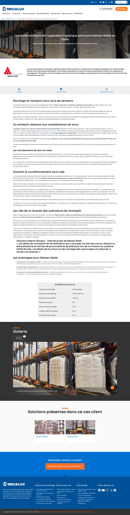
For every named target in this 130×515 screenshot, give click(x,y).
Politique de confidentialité (58, 512)
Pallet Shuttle (72, 436)
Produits (6, 13)
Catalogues (81, 503)
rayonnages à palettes (48, 131)
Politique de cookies (86, 512)
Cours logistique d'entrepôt (86, 493)
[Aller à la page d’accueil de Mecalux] (2, 18)
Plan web (73, 512)
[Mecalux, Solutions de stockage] (13, 11)
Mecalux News (29, 13)
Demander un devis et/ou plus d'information (65, 466)
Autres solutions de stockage (45, 501)
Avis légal (44, 512)
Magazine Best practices (86, 497)
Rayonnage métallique (43, 499)
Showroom (55, 13)
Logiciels (16, 13)
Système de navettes (64, 499)
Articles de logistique (84, 495)
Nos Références (42, 13)
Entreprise (78, 13)
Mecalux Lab (67, 13)
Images (20, 337)
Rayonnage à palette (43, 497)
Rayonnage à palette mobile (66, 489)
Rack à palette (42, 436)
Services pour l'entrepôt (44, 503)
